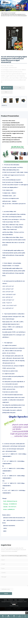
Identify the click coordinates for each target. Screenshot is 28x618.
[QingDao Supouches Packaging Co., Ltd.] (5, 2)
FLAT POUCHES (12, 13)
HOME (2, 13)
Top (25, 617)
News (15, 600)
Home (5, 600)
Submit (6, 593)
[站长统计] (14, 604)
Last (20, 88)
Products (6, 13)
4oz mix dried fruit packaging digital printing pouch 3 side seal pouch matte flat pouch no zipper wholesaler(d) (14, 15)
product (8, 617)
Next (6, 92)
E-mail (14, 617)
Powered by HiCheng (14, 606)
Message (19, 617)
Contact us (21, 600)
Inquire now (8, 88)
